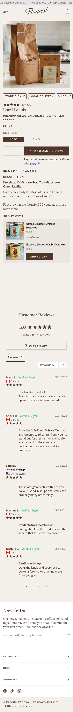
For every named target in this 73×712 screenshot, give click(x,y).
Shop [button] (7, 668)
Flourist (14, 702)
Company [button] (10, 656)
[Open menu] (9, 11)
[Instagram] (19, 691)
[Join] (66, 635)
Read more (10, 209)
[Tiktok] (12, 691)
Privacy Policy (45, 702)
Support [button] (10, 679)
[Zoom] (10, 80)
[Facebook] (5, 691)
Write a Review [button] (38, 345)
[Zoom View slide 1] (36, 54)
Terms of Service (18, 705)
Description (13, 176)
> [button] (47, 586)
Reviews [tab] (13, 357)
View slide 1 (63, 82)
